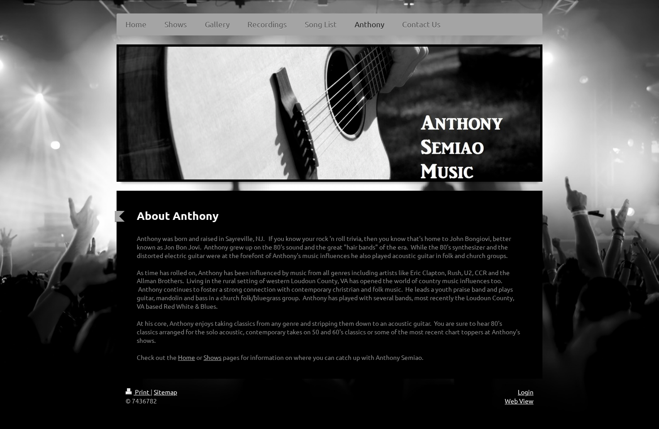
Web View (519, 401)
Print (142, 392)
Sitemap (165, 392)
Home (186, 357)
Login (525, 392)
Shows (212, 357)
